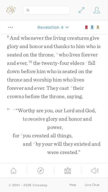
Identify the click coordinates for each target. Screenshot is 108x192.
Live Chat (92, 185)
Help (73, 185)
